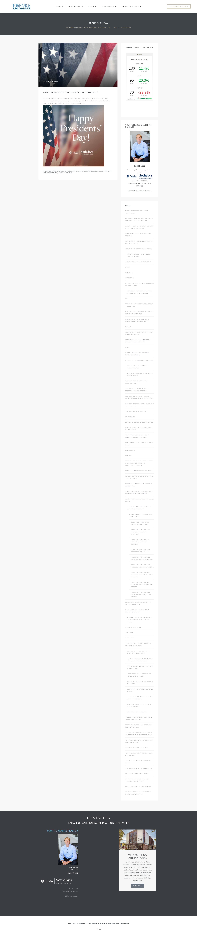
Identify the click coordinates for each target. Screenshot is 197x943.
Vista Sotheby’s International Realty (96, 101)
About (91, 6)
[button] (179, 6)
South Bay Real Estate (133, 627)
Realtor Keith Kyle (64, 171)
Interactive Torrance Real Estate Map (139, 360)
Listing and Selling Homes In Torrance (139, 422)
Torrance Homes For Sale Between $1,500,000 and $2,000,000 (140, 532)
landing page (130, 417)
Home (58, 6)
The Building (129, 638)
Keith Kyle (69, 173)
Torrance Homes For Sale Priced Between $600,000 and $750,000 (141, 585)
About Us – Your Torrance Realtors (138, 249)
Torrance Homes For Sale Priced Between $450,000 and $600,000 (141, 575)
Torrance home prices (78, 171)
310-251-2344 (73, 888)
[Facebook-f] (97, 929)
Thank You (129, 632)
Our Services (130, 450)
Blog (127, 267)
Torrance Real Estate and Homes (139, 191)
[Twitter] (100, 929)
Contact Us (129, 272)
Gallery (128, 326)
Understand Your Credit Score (136, 773)
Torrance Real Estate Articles (136, 747)
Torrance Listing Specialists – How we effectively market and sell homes (139, 620)
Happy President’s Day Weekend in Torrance (70, 92)
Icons (127, 347)
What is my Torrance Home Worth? (138, 786)
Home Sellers (108, 6)
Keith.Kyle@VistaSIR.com (137, 183)
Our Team (128, 455)
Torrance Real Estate (93, 171)
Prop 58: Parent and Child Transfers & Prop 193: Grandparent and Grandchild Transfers (139, 463)
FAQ (126, 298)
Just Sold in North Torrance (135, 411)
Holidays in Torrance (51, 171)
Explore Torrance (130, 6)
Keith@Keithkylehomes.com (69, 891)
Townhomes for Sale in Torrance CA (138, 768)
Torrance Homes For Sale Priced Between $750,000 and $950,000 (141, 594)
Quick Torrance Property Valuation (138, 471)
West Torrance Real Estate (137, 712)
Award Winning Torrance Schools (138, 262)
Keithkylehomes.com (71, 896)
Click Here (137, 886)
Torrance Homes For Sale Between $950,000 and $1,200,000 (140, 542)
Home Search (75, 6)
